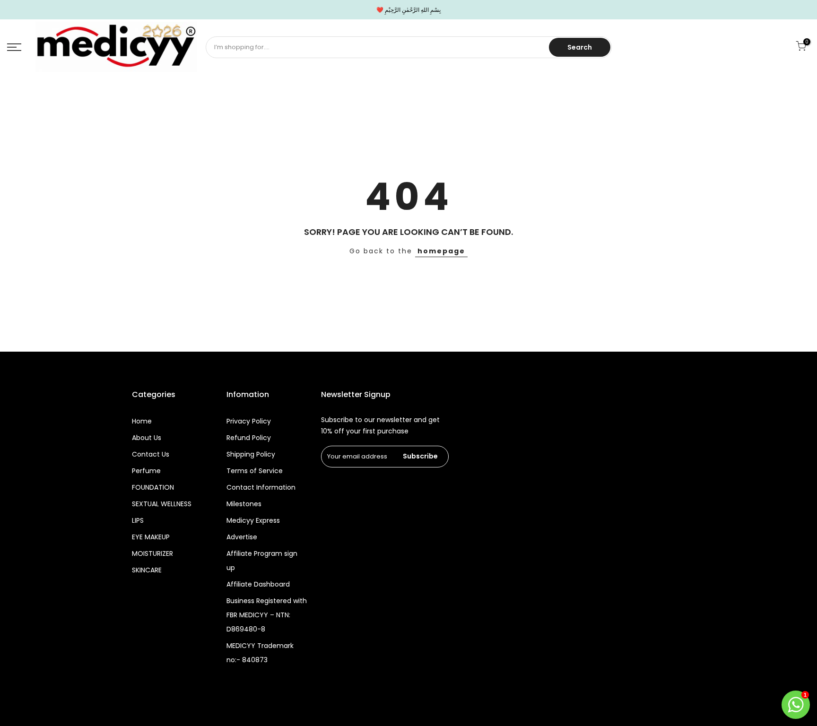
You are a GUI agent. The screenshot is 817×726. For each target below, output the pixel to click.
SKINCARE (147, 570)
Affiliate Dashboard (258, 584)
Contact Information (261, 487)
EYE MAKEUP (151, 537)
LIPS (138, 520)
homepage (441, 251)
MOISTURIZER (152, 553)
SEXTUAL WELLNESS (161, 504)
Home (142, 421)
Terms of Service (254, 470)
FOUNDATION (153, 487)
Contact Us (150, 454)
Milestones (243, 504)
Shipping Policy (250, 454)
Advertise (241, 537)
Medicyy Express (253, 520)
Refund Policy (248, 437)
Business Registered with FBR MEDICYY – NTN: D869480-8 (266, 615)
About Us (146, 437)
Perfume (146, 470)
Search (579, 47)
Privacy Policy (248, 421)
